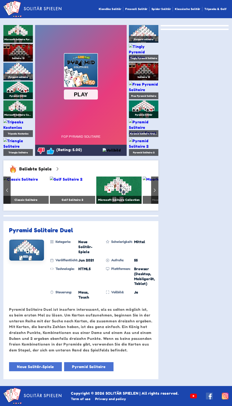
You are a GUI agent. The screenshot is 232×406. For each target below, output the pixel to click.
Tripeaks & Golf (215, 9)
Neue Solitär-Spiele (35, 366)
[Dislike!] (41, 150)
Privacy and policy (110, 399)
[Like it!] (50, 150)
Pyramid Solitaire (89, 366)
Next (154, 190)
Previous (7, 190)
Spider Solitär (161, 9)
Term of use (81, 399)
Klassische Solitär (187, 9)
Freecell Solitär (136, 9)
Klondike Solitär (110, 9)
